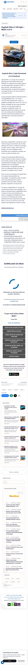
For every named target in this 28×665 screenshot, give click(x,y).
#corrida (10, 377)
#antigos (4, 377)
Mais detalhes (21, 661)
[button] (26, 2)
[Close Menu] (24, 15)
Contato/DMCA (11, 586)
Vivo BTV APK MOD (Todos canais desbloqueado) (14, 535)
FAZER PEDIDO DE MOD (14, 319)
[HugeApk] (9, 592)
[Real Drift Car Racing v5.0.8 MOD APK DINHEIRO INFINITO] (22, 435)
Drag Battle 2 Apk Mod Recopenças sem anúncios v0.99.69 (10, 395)
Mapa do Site (17, 586)
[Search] (21, 2)
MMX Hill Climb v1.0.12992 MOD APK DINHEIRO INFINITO (11, 405)
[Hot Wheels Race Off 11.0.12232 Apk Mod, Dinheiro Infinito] (22, 445)
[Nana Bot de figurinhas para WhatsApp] (15, 592)
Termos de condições (8, 584)
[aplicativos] (14, 490)
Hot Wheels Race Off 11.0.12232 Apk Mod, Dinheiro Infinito (11, 444)
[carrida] (13, 503)
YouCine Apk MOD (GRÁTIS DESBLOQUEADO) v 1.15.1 (13, 493)
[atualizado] (19, 490)
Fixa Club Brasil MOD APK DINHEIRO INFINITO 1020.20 (13, 506)
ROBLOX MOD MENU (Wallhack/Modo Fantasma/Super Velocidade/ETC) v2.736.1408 (14, 549)
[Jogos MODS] (9, 9)
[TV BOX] (21, 9)
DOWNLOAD (14, 42)
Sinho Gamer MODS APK (15, 583)
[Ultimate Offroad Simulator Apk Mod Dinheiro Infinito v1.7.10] (22, 416)
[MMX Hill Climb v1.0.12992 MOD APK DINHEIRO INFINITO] (22, 406)
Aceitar (9, 661)
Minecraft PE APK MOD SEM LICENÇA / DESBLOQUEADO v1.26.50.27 (13, 528)
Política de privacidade (18, 584)
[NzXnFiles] (18, 592)
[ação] (13, 525)
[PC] (24, 9)
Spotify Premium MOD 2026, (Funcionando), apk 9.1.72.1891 (13, 499)
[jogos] (16, 503)
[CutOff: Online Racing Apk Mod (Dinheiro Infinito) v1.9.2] (22, 426)
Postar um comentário (14, 459)
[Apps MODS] (15, 9)
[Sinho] (6, 34)
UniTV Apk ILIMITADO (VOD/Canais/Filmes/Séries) (13, 512)
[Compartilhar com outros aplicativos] (19, 383)
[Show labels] (8, 572)
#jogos (21, 377)
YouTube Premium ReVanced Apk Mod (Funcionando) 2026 (14, 556)
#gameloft (16, 377)
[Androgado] (12, 592)
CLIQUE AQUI (20, 15)
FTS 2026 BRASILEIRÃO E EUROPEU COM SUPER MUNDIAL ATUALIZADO (14, 520)
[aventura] (18, 546)
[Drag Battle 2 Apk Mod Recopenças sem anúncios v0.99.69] (22, 395)
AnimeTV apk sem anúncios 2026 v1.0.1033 (14, 542)
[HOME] (4, 9)
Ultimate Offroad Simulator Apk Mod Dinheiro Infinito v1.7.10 (11, 415)
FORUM (5, 253)
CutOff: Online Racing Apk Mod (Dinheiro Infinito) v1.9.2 (11, 425)
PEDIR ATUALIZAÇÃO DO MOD (14, 315)
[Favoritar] (22, 35)
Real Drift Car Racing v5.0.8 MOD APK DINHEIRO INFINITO (11, 435)
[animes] (13, 539)
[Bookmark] (24, 2)
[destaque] (18, 516)
